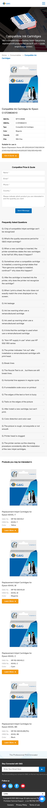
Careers (10, 805)
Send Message (23, 211)
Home (4, 55)
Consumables (15, 55)
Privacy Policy (21, 805)
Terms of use (34, 805)
